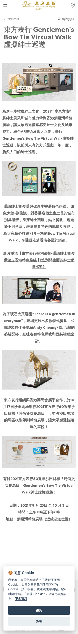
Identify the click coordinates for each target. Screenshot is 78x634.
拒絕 (39, 621)
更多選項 (21, 598)
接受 (39, 610)
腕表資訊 (68, 19)
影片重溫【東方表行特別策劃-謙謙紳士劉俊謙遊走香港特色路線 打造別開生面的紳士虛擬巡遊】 (39, 260)
